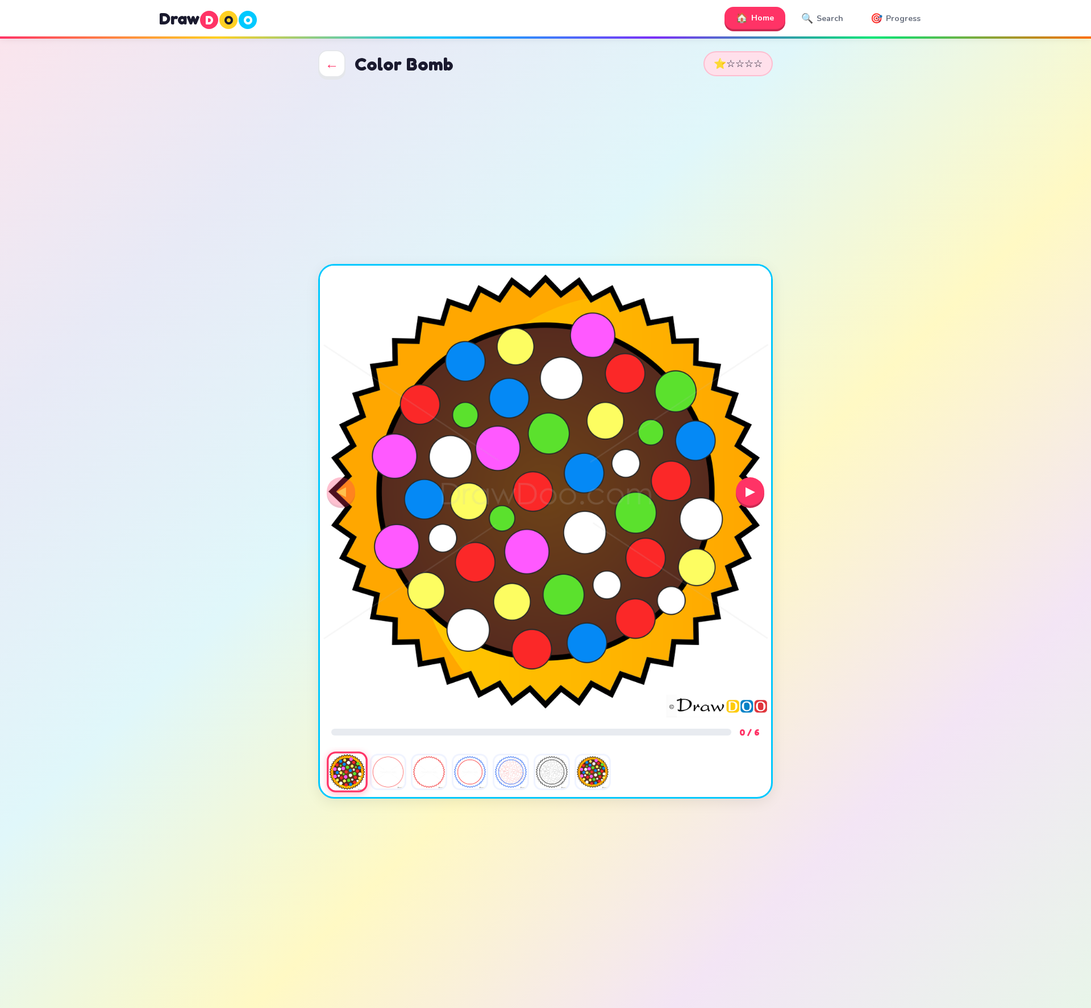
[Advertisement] (545, 170)
